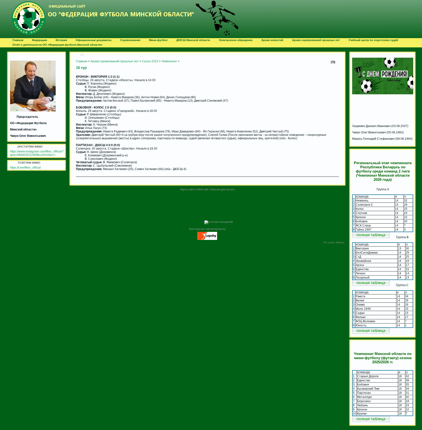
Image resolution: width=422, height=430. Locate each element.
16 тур (81, 67)
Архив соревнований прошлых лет (115, 61)
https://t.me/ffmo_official (25, 167)
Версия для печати (222, 189)
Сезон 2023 (150, 61)
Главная (81, 61)
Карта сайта (187, 189)
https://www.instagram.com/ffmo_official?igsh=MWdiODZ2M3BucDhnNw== (36, 153)
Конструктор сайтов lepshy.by (207, 228)
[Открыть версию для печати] (333, 61)
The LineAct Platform (334, 242)
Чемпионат (169, 61)
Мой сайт (203, 189)
